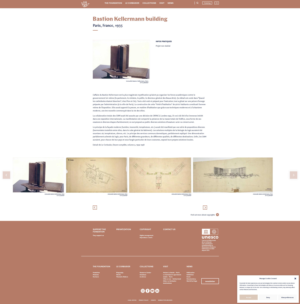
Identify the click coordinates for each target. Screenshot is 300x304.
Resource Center (145, 272)
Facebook (148, 291)
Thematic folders (122, 277)
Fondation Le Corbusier (85, 4)
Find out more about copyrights (203, 215)
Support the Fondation (99, 230)
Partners (96, 277)
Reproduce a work (146, 237)
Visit (161, 2)
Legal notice (132, 300)
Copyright (145, 229)
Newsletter (210, 281)
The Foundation (113, 2)
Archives (143, 277)
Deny (268, 297)
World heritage (192, 281)
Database (143, 275)
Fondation (96, 272)
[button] (295, 278)
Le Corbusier (132, 2)
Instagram (143, 291)
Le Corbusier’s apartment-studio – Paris (172, 276)
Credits (153, 300)
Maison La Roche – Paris (171, 272)
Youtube (152, 291)
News (170, 2)
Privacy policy (143, 300)
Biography (119, 272)
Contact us (169, 229)
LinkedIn (157, 291)
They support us (98, 235)
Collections (149, 2)
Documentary (191, 279)
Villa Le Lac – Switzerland (172, 279)
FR (217, 3)
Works (118, 275)
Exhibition (190, 275)
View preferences (287, 297)
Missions (96, 275)
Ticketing (207, 3)
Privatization (123, 229)
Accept (248, 297)
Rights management (146, 235)
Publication (190, 272)
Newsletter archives (165, 300)
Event (188, 277)
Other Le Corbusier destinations (169, 282)
